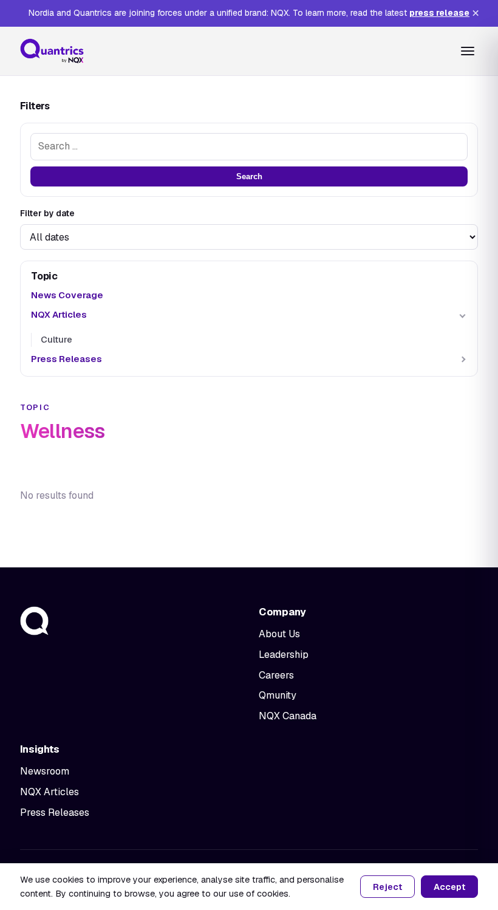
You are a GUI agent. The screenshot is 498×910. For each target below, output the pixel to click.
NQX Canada (287, 716)
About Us (279, 634)
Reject (387, 886)
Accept (449, 886)
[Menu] (467, 51)
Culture (56, 339)
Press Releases (66, 358)
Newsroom (44, 771)
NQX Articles (59, 314)
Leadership (284, 654)
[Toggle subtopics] (462, 315)
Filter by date (47, 213)
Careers (276, 675)
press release (439, 12)
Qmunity (277, 695)
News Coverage (67, 295)
